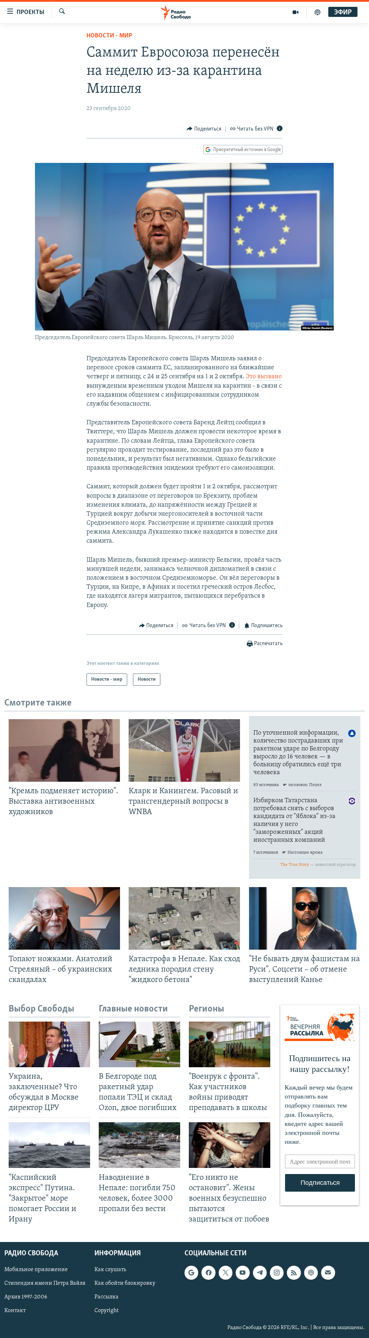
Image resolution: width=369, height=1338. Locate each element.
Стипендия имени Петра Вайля (44, 1284)
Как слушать (110, 1270)
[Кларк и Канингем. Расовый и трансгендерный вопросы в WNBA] (184, 750)
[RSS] (294, 1273)
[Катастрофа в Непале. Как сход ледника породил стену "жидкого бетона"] (184, 918)
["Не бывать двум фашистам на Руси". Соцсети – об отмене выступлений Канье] (304, 918)
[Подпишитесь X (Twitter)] (225, 1273)
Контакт (15, 1311)
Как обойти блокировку (124, 1284)
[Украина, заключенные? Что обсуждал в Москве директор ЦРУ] (49, 1044)
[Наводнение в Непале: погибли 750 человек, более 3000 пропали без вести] (139, 1145)
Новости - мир (109, 36)
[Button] (204, 129)
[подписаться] (328, 1273)
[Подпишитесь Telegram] (260, 1273)
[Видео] (296, 12)
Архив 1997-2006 (25, 1297)
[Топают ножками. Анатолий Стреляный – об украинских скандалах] (64, 918)
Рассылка (106, 1297)
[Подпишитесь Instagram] (277, 1273)
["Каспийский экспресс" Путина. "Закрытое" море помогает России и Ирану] (49, 1145)
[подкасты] (317, 12)
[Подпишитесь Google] (191, 1273)
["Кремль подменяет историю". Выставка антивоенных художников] (64, 750)
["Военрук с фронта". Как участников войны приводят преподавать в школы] (229, 1044)
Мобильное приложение (36, 1270)
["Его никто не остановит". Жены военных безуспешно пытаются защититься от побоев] (229, 1145)
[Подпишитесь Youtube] (242, 1273)
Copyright (106, 1311)
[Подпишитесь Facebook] (208, 1273)
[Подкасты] (311, 1273)
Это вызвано (264, 377)
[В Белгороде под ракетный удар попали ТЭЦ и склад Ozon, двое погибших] (139, 1044)
